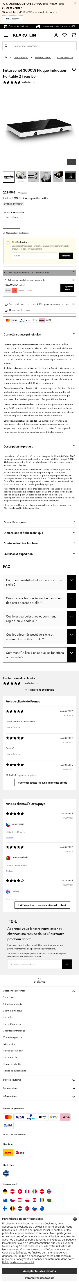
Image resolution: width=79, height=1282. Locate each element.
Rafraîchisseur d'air (13, 1050)
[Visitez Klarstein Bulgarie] (49, 1200)
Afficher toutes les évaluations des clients (43, 782)
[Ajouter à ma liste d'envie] (74, 69)
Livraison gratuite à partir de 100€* (59, 26)
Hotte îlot (8, 1017)
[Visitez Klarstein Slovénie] (34, 1208)
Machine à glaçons (12, 1037)
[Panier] (73, 35)
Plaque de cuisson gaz (14, 1070)
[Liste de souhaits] (64, 35)
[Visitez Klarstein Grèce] (42, 1209)
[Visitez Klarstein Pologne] (27, 1200)
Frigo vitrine (9, 1044)
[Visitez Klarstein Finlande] (5, 1208)
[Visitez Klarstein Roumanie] (42, 1200)
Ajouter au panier (69, 288)
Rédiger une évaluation (40, 689)
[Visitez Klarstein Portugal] (27, 1208)
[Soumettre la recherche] (6, 46)
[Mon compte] (56, 35)
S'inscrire (66, 256)
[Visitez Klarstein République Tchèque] (12, 1200)
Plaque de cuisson (43, 57)
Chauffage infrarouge (14, 1030)
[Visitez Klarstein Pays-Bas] (20, 1208)
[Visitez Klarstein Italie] (34, 1191)
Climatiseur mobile (13, 1004)
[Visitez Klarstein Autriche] (12, 1191)
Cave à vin (8, 997)
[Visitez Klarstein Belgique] (12, 1208)
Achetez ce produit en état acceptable (26, 280)
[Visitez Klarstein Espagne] (42, 1191)
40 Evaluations (28, 82)
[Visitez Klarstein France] (27, 1191)
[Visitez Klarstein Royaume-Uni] (49, 1191)
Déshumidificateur (12, 1010)
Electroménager (21, 57)
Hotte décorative (12, 1024)
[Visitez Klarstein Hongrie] (20, 1200)
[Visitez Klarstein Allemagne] (5, 1191)
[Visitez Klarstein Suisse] (20, 1191)
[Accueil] (9, 57)
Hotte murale (10, 1057)
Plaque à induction (65, 57)
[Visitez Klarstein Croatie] (34, 1200)
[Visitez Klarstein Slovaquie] (5, 1200)
